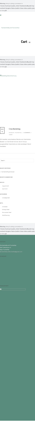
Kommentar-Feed (6, 212)
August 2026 (5, 186)
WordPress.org (6, 215)
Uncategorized (6, 197)
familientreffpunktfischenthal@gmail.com (11, 251)
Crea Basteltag (14, 129)
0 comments (27, 132)
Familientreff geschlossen (7, 171)
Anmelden (5, 206)
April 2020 (5, 188)
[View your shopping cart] (22, 25)
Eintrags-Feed (5, 209)
